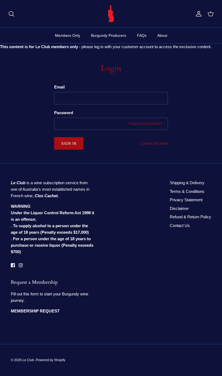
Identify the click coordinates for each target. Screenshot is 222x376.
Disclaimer (179, 208)
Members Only (67, 35)
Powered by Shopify (50, 360)
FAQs (141, 35)
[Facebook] (13, 265)
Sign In (68, 143)
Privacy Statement (186, 199)
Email (59, 87)
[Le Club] (111, 13)
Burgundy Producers (108, 35)
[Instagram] (21, 265)
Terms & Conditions (187, 191)
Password (63, 112)
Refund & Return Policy (190, 217)
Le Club (28, 360)
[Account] (197, 14)
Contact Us (180, 225)
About (162, 35)
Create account (154, 143)
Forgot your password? (145, 124)
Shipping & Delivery (187, 182)
